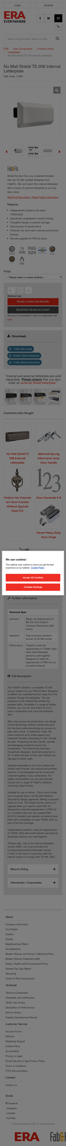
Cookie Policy (37, 567)
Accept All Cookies (33, 577)
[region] (33, 573)
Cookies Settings (33, 586)
